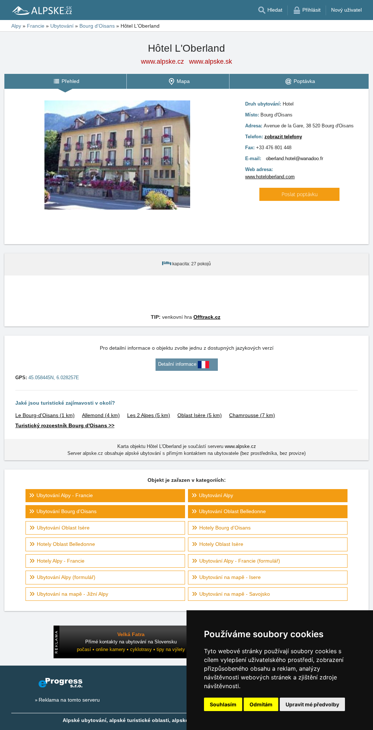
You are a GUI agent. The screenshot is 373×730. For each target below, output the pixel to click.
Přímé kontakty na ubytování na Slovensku (131, 641)
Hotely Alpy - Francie (61, 561)
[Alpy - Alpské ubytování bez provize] (41, 10)
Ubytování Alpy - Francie (64, 495)
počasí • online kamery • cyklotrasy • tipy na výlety (131, 649)
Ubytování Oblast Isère (63, 528)
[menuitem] (65, 81)
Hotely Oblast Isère (221, 544)
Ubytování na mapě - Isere (230, 577)
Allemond (101, 415)
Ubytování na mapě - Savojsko (234, 594)
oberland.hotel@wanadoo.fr (294, 158)
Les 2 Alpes (148, 415)
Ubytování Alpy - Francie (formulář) (239, 561)
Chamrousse (252, 415)
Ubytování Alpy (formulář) (66, 577)
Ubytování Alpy (216, 495)
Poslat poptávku (300, 194)
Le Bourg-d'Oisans (45, 415)
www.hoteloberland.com (270, 176)
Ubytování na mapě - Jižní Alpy (72, 594)
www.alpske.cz (162, 61)
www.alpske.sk (210, 61)
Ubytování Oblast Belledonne (232, 511)
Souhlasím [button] (223, 704)
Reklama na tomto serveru (69, 700)
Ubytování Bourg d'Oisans (66, 511)
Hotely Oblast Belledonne (66, 544)
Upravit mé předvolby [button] (312, 704)
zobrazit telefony (283, 136)
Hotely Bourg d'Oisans (225, 528)
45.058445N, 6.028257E (53, 377)
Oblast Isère (199, 415)
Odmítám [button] (261, 704)
